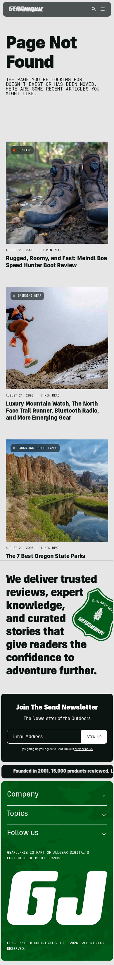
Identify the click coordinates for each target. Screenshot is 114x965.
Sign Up (94, 736)
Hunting (24, 150)
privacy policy (84, 749)
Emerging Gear (30, 296)
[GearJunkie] (26, 9)
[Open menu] (101, 9)
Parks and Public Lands (37, 448)
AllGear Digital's (71, 852)
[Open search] (93, 9)
